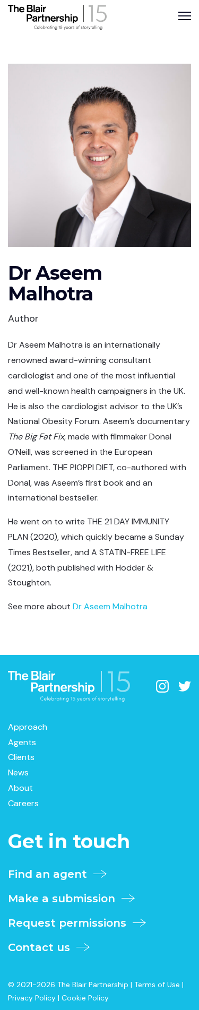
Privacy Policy (32, 998)
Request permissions (70, 923)
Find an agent (50, 874)
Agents (22, 742)
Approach (27, 726)
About (20, 787)
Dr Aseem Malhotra (110, 606)
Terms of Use (157, 984)
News (18, 772)
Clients (21, 757)
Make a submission (65, 898)
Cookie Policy (85, 998)
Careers (23, 803)
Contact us (42, 947)
